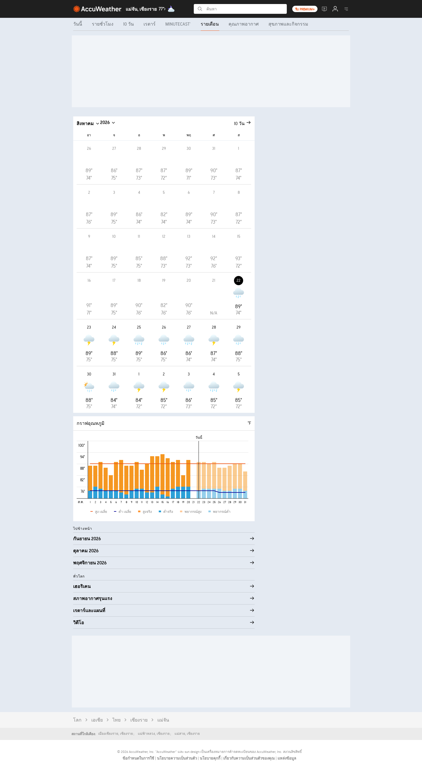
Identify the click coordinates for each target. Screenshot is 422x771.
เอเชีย (97, 720)
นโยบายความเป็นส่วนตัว (177, 758)
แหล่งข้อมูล (287, 758)
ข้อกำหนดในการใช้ (139, 758)
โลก (77, 720)
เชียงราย (139, 720)
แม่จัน (163, 720)
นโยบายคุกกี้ (210, 758)
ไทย (117, 720)
